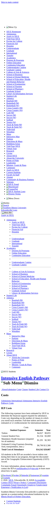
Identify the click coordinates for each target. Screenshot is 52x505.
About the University (15, 158)
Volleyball (10, 129)
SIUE (11, 480)
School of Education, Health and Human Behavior (18, 80)
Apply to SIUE (12, 36)
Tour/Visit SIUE (18, 345)
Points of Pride (12, 160)
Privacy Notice (19, 482)
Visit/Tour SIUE (13, 39)
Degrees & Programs (15, 60)
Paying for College (14, 41)
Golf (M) (10, 113)
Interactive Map (13, 136)
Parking (9, 139)
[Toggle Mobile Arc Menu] (7, 212)
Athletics (10, 98)
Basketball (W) (12, 105)
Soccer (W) (11, 117)
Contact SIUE (7, 482)
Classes (25, 389)
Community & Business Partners (20, 179)
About (4, 389)
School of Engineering (15, 84)
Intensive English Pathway (25, 378)
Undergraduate (12, 48)
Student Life (11, 96)
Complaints (6, 485)
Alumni (9, 177)
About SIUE (11, 156)
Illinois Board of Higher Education (15, 496)
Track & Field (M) (14, 125)
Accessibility (40, 480)
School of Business (14, 74)
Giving (9, 153)
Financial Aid (12, 43)
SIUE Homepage (13, 31)
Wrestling (10, 132)
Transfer (9, 55)
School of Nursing (14, 86)
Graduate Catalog (13, 70)
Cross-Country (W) (14, 110)
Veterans (10, 182)
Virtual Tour (11, 148)
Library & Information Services (19, 94)
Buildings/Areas (13, 144)
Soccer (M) (11, 115)
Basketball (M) (12, 103)
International (11, 53)
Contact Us (44, 389)
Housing (10, 46)
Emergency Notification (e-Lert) (14, 487)
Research (10, 151)
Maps (8, 134)
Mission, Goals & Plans (16, 165)
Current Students (13, 172)
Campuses (10, 168)
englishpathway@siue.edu (27, 468)
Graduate (10, 51)
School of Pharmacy (14, 89)
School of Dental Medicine (17, 77)
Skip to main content (9, 2)
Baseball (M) (11, 101)
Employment (41, 485)
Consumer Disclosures (36, 482)
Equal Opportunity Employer (23, 485)
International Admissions (22, 401)
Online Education (13, 63)
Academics (11, 58)
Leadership (11, 163)
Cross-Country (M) (14, 108)
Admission (11, 389)
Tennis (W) (11, 122)
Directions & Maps (14, 141)
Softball (9, 120)
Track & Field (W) (14, 127)
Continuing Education (15, 65)
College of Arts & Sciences (17, 72)
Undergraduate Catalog (16, 67)
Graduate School (13, 91)
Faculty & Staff (12, 175)
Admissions (11, 34)
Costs (19, 389)
